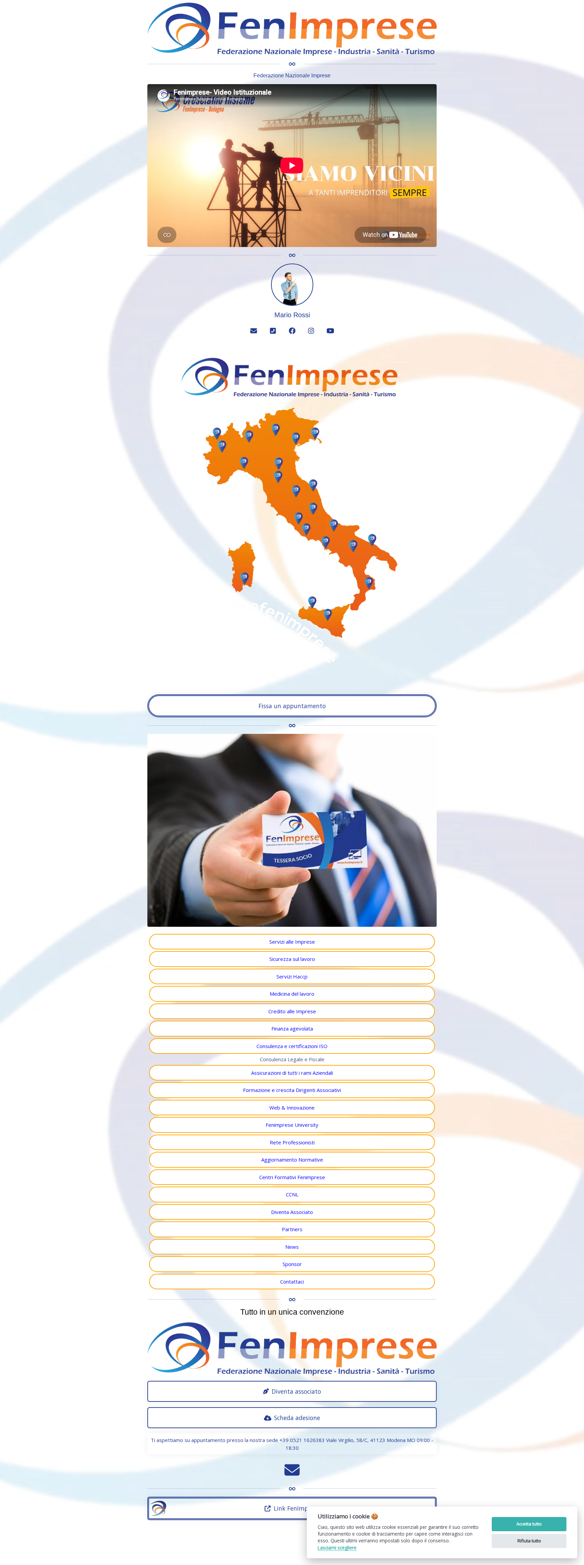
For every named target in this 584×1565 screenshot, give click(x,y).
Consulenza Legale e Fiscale (292, 1059)
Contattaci (292, 1281)
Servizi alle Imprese (292, 941)
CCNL (292, 1194)
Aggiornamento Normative (292, 1159)
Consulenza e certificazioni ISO (292, 1046)
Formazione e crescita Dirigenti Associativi (292, 1090)
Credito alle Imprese (292, 1011)
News (292, 1246)
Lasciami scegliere (337, 1548)
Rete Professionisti (292, 1142)
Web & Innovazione (292, 1107)
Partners (292, 1229)
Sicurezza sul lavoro (292, 958)
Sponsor (292, 1264)
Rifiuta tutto (529, 1541)
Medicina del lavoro (292, 993)
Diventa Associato (292, 1212)
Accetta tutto (529, 1524)
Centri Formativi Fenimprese (292, 1177)
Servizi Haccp (292, 976)
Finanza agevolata (292, 1028)
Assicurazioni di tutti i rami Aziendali (292, 1072)
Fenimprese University (292, 1124)
